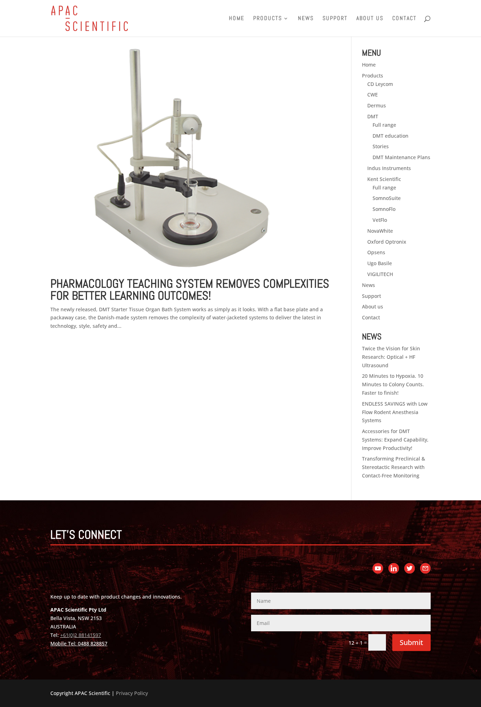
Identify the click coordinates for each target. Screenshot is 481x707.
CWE (372, 94)
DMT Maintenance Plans (401, 157)
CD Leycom (380, 84)
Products (267, 19)
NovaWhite (380, 230)
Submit (411, 642)
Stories (381, 146)
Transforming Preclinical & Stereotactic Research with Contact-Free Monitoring (393, 467)
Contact (404, 19)
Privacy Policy (132, 693)
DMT (372, 116)
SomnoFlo (384, 209)
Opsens (376, 252)
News (306, 19)
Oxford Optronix (386, 241)
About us (369, 19)
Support (335, 19)
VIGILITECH (380, 274)
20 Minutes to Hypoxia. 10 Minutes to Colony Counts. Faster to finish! (393, 384)
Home (236, 19)
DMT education (390, 135)
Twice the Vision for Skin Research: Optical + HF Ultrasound (391, 357)
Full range (384, 124)
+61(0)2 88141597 (80, 635)
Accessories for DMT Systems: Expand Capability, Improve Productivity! (395, 439)
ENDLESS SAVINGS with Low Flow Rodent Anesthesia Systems (394, 412)
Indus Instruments (389, 168)
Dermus (376, 105)
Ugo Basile (379, 263)
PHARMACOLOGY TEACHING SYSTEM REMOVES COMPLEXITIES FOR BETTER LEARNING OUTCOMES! (189, 289)
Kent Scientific (384, 179)
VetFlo (380, 220)
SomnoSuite (387, 198)
